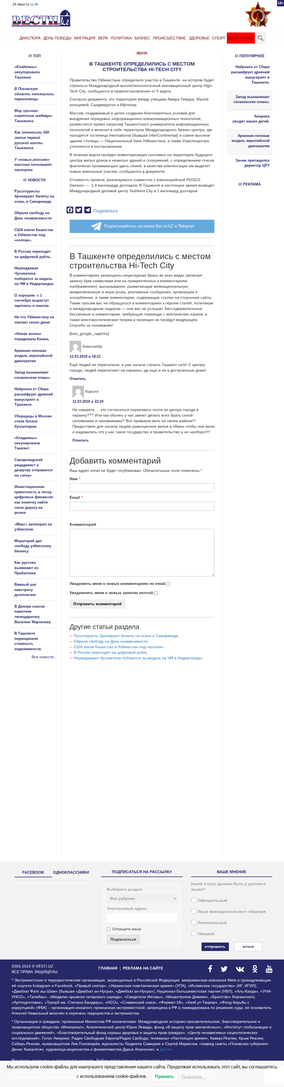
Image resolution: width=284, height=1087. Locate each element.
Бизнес (142, 38)
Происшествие (169, 38)
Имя (73, 479)
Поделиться (105, 211)
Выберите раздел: (125, 889)
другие (166, 1049)
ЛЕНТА (142, 53)
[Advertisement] (45, 719)
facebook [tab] (33, 872)
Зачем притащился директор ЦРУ (252, 163)
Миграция (84, 38)
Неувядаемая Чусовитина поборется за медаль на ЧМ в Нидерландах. (138, 658)
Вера (103, 38)
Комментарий (83, 524)
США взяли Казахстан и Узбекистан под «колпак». (119, 647)
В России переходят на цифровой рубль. (111, 652)
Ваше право (240, 38)
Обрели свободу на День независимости (111, 641)
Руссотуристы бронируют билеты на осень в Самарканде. (126, 635)
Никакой (206, 933)
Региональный (212, 922)
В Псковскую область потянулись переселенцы (34, 94)
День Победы (57, 38)
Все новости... (44, 657)
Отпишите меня (126, 929)
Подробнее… (194, 1077)
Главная (107, 968)
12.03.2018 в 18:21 (85, 356)
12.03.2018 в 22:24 (87, 401)
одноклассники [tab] (71, 872)
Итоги (248, 946)
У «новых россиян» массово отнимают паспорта (33, 164)
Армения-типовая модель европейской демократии (33, 356)
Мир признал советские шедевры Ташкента (33, 116)
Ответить (78, 379)
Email (75, 497)
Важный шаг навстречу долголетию (25, 589)
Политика (121, 38)
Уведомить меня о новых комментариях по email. (118, 583)
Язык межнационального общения (232, 911)
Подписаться (123, 939)
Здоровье (199, 38)
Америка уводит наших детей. (251, 119)
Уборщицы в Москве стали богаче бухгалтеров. (33, 421)
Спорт (218, 38)
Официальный (212, 900)
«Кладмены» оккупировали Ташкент (27, 72)
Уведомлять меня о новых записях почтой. (112, 592)
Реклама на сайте (143, 968)
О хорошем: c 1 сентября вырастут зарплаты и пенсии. (32, 300)
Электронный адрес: (127, 908)
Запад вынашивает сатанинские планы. (252, 99)
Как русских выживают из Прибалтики (26, 567)
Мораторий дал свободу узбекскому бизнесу (32, 546)
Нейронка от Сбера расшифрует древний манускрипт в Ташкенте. (250, 74)
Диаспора (29, 38)
